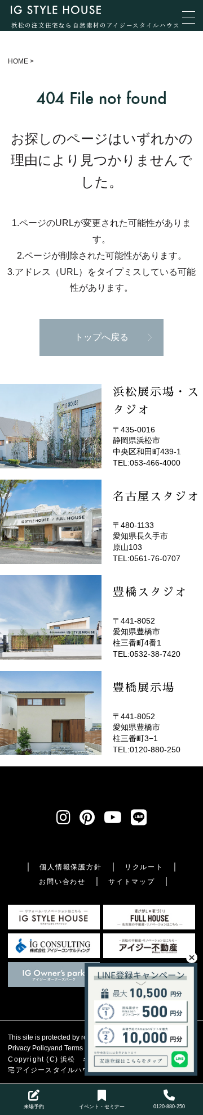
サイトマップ (131, 882)
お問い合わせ (62, 882)
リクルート (144, 867)
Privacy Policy (29, 1048)
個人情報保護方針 (70, 867)
